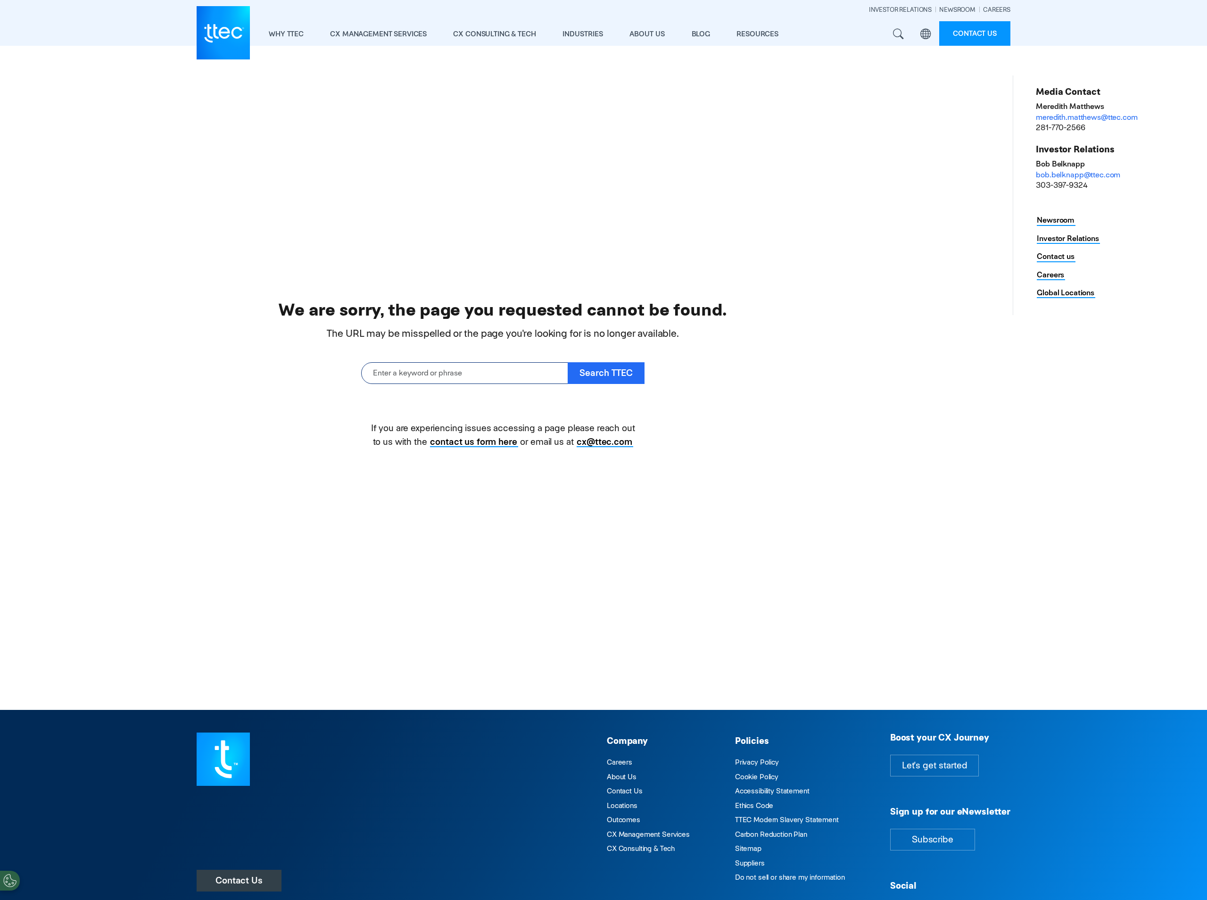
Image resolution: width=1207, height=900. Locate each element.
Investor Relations (1068, 238)
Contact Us (239, 880)
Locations (622, 805)
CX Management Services (648, 834)
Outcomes (623, 819)
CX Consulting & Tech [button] (494, 33)
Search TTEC (606, 373)
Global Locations (1065, 293)
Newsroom (1056, 220)
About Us (622, 776)
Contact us (975, 33)
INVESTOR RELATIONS (900, 10)
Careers (1050, 275)
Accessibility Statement (772, 790)
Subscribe (932, 839)
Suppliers (750, 862)
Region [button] (925, 34)
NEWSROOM (957, 10)
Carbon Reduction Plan (771, 834)
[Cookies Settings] (10, 881)
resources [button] (757, 33)
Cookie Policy (756, 776)
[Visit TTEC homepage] (223, 758)
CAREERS (996, 10)
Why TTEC (286, 33)
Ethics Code (754, 805)
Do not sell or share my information (790, 877)
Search (898, 34)
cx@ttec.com (604, 442)
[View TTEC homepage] (223, 32)
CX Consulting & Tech (641, 848)
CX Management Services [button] (378, 33)
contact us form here (473, 442)
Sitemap (748, 848)
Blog (701, 33)
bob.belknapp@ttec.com (1078, 175)
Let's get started (934, 765)
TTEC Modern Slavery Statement (787, 819)
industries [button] (582, 33)
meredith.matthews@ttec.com (1086, 117)
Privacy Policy (757, 762)
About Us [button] (647, 33)
